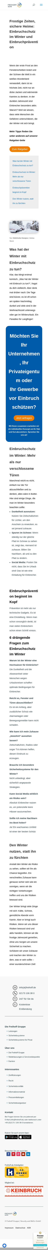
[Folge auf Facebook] (8, 1154)
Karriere (11, 1061)
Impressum (9, 1228)
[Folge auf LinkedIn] (28, 1154)
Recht (10, 1081)
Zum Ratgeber (20, 149)
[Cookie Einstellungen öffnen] (4, 1247)
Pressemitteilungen (16, 1097)
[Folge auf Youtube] (23, 1154)
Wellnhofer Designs (20, 238)
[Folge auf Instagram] (18, 1154)
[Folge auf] (33, 1154)
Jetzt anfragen (24, 418)
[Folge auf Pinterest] (13, 1154)
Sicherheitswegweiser (17, 1103)
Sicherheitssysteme (16, 1035)
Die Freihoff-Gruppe (16, 1052)
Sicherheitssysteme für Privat (20, 1040)
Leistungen (12, 1031)
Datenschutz (21, 1228)
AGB (29, 1228)
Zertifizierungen (14, 1075)
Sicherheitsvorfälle (15, 1086)
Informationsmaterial (16, 1092)
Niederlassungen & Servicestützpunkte (24, 1057)
